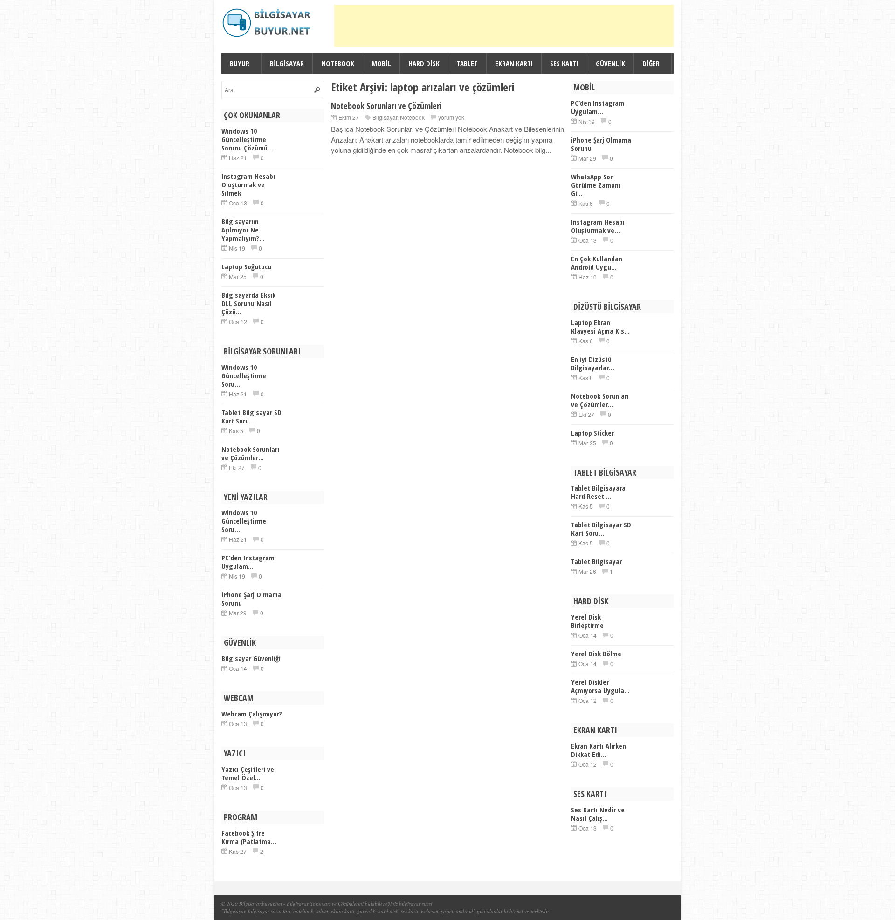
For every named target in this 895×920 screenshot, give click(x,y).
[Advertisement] (504, 26)
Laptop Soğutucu (246, 266)
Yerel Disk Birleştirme (587, 621)
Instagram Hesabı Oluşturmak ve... (598, 226)
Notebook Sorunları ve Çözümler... (250, 453)
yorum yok (451, 117)
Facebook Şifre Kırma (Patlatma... (248, 837)
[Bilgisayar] (268, 23)
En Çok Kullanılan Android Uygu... (596, 263)
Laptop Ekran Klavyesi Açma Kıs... (600, 326)
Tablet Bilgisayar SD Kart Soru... (251, 416)
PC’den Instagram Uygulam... (248, 562)
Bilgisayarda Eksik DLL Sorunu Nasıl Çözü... (248, 303)
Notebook (337, 63)
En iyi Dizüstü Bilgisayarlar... (592, 363)
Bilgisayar (287, 63)
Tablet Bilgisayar (596, 561)
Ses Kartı (564, 63)
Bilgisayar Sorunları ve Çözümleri (323, 903)
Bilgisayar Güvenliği (251, 658)
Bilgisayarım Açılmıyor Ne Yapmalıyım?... (243, 230)
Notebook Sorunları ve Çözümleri (386, 105)
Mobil (381, 63)
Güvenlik (610, 63)
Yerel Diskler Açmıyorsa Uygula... (600, 686)
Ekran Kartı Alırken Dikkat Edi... (598, 750)
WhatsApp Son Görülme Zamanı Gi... (595, 185)
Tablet (467, 63)
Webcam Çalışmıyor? (251, 713)
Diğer (651, 63)
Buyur (239, 63)
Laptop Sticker (592, 432)
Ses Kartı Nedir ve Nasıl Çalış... (598, 814)
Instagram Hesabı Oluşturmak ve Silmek (248, 184)
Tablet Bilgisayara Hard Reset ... (598, 492)
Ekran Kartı (514, 63)
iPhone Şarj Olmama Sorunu (251, 598)
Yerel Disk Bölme (596, 653)
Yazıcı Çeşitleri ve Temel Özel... (247, 773)
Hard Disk (424, 63)
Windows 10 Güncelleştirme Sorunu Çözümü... (247, 139)
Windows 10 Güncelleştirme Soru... (243, 375)
